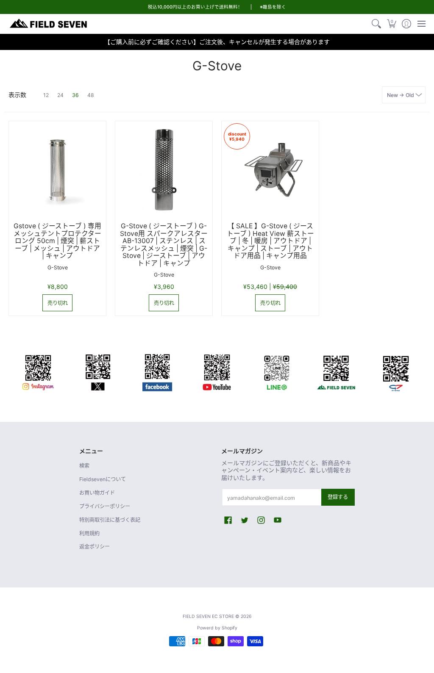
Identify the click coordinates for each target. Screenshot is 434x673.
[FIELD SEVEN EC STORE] (48, 23)
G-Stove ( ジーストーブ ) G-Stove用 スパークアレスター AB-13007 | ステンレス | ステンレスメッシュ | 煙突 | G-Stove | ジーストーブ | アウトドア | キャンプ (164, 244)
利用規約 (89, 533)
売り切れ (57, 303)
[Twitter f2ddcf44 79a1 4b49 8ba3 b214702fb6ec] (98, 371)
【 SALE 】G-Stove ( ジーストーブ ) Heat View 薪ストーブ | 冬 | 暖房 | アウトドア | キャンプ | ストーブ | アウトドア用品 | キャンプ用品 (270, 241)
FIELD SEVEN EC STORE (208, 616)
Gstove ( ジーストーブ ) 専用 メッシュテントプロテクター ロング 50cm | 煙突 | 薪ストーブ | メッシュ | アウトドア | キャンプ (57, 241)
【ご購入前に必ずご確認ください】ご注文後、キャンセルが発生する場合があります (217, 41)
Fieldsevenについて (102, 479)
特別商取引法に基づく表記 (109, 520)
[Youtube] (217, 371)
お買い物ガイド (97, 493)
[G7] (395, 371)
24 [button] (60, 95)
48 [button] (90, 95)
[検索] (376, 23)
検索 (84, 466)
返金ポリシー (94, 546)
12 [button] (46, 95)
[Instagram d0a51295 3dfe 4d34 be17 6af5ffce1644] (38, 371)
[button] (391, 23)
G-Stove (57, 267)
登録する (338, 497)
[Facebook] (157, 371)
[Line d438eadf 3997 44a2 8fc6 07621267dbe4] (276, 371)
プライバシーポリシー (104, 506)
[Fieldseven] (336, 371)
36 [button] (75, 95)
